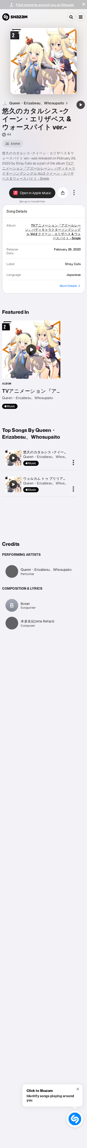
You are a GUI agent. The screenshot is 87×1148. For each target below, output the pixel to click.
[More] (73, 463)
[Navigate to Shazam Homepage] (14, 17)
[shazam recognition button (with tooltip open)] (75, 1119)
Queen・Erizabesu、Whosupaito (48, 457)
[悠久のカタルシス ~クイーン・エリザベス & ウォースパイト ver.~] (80, 105)
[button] (83, 4)
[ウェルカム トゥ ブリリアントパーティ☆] (13, 484)
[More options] (74, 193)
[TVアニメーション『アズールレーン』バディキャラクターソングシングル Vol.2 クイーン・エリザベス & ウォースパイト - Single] (31, 364)
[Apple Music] (10, 406)
